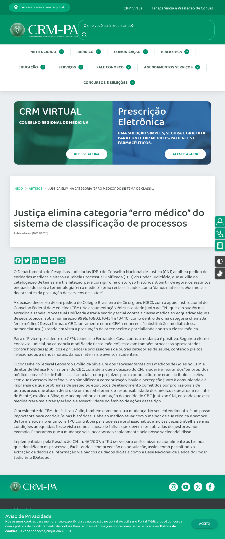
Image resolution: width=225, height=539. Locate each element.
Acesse (87, 154)
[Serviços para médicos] (220, 233)
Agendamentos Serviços (168, 67)
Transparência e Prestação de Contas (181, 8)
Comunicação (127, 52)
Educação (28, 67)
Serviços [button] (67, 67)
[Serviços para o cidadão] (220, 221)
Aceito (204, 523)
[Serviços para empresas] (220, 245)
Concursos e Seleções (105, 83)
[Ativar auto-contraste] (220, 261)
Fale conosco (110, 67)
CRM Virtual (133, 8)
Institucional (43, 52)
